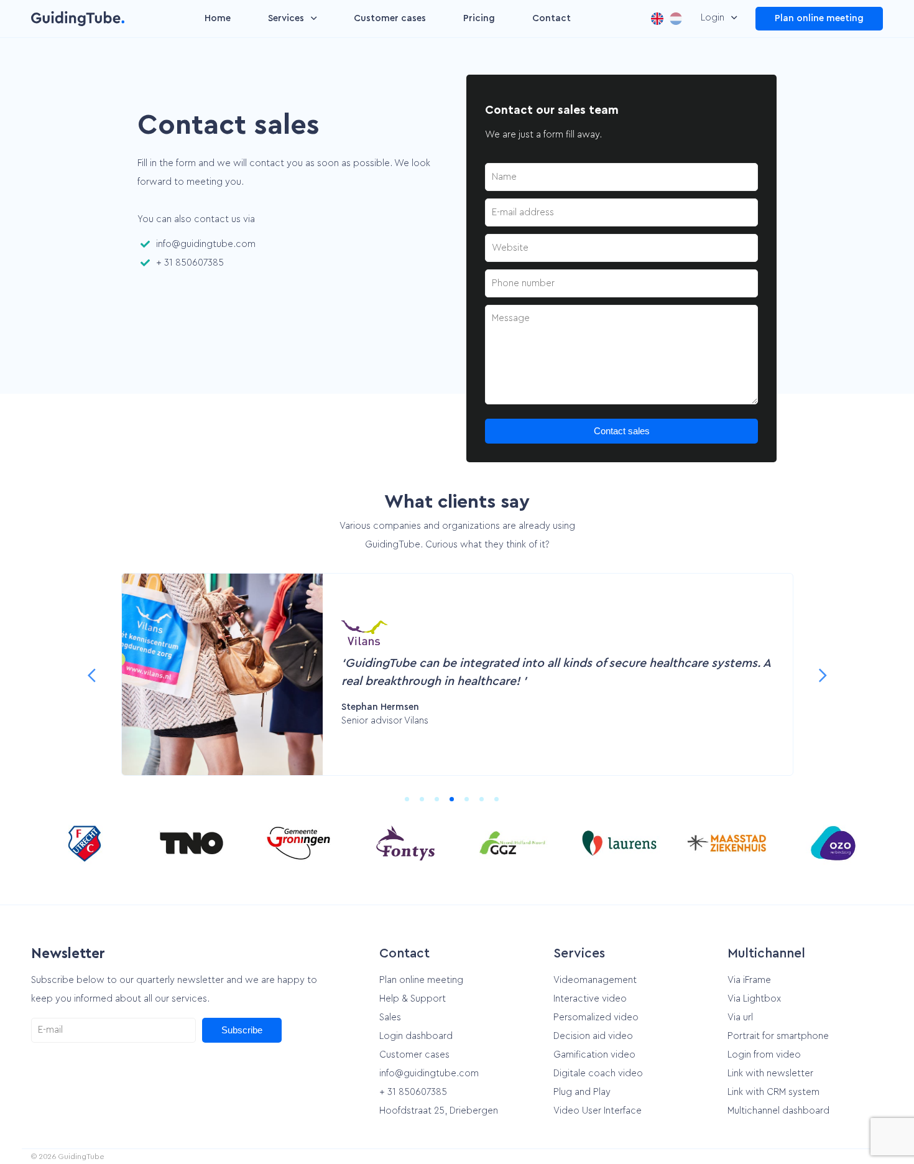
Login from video (764, 1054)
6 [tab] (486, 804)
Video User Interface (597, 1110)
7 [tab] (501, 804)
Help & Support (412, 998)
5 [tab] (471, 804)
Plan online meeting (819, 18)
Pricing (479, 18)
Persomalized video (596, 1017)
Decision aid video (593, 1036)
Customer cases (390, 18)
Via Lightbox (754, 998)
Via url (740, 1017)
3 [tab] (442, 804)
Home (218, 18)
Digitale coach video (598, 1073)
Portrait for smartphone (778, 1036)
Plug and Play (582, 1092)
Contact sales (622, 431)
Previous (91, 674)
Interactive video (590, 998)
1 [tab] (412, 804)
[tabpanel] (457, 674)
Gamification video (594, 1054)
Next (822, 674)
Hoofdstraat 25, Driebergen (438, 1110)
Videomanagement (595, 980)
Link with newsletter (770, 1073)
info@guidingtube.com (206, 244)
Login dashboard (416, 1036)
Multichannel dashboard (778, 1110)
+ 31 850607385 (190, 263)
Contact (551, 18)
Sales (390, 1017)
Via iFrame (749, 980)
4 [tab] (457, 804)
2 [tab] (427, 804)
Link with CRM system (773, 1092)
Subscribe (241, 1030)
